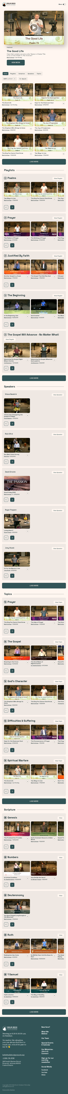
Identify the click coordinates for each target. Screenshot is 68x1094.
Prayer (12, 217)
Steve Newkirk (11, 394)
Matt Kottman (10, 57)
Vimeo (43, 1075)
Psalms (12, 178)
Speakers (31, 74)
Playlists (13, 74)
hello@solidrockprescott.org (13, 1055)
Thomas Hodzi (61, 703)
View (60, 818)
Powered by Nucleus (8, 1090)
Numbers (13, 857)
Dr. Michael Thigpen (36, 879)
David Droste (10, 472)
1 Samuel (13, 974)
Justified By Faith (18, 255)
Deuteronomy (16, 895)
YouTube (44, 1072)
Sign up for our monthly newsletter (47, 1060)
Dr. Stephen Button (36, 665)
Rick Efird (9, 434)
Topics (39, 74)
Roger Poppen (11, 510)
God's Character (17, 681)
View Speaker (57, 395)
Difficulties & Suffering (21, 720)
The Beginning (16, 295)
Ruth (10, 934)
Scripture (22, 74)
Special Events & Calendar (47, 1044)
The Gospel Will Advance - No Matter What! (33, 334)
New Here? (45, 1027)
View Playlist (58, 178)
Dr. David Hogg (8, 996)
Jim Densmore (8, 363)
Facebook (44, 1070)
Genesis (12, 817)
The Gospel (14, 641)
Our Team (45, 1038)
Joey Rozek (9, 548)
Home (5, 74)
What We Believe (45, 1033)
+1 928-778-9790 (8, 1058)
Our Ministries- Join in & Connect (47, 1051)
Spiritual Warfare (18, 760)
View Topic (58, 602)
